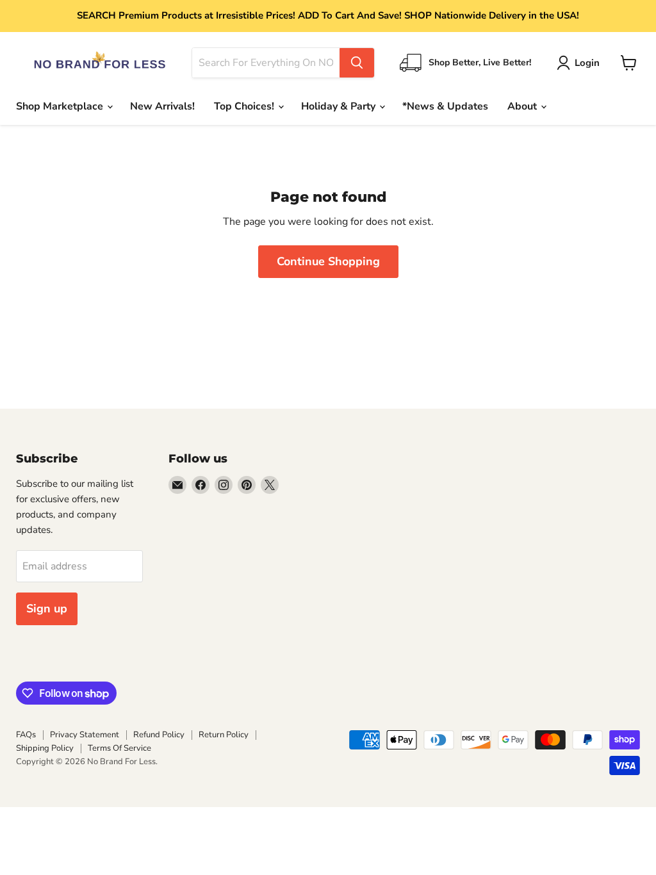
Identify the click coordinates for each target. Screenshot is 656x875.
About (523, 106)
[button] (581, 62)
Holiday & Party (339, 106)
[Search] (357, 63)
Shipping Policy (45, 748)
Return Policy (224, 734)
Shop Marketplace (61, 106)
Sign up (46, 608)
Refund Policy (158, 734)
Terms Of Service (119, 748)
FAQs (26, 734)
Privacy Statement (84, 734)
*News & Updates (445, 106)
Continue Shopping (328, 261)
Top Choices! (245, 106)
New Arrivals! (162, 106)
